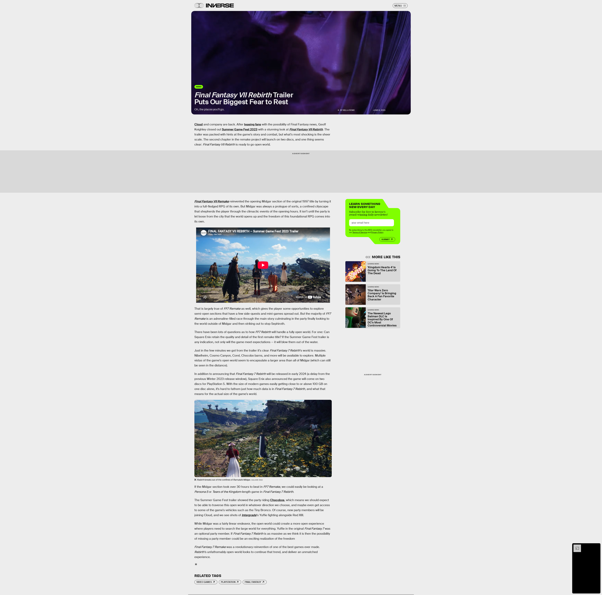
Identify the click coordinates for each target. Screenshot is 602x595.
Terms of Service (359, 232)
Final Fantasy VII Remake (211, 201)
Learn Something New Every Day (364, 205)
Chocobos (277, 500)
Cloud (198, 124)
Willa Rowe (349, 110)
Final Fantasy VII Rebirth (306, 129)
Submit (385, 239)
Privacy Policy (377, 232)
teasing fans (252, 124)
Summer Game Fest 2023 (239, 129)
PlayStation (228, 582)
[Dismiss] (596, 546)
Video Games (204, 582)
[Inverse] (219, 5)
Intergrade (249, 515)
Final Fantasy (253, 582)
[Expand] (575, 546)
